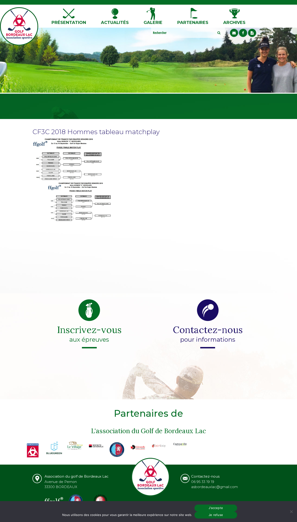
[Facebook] (243, 33)
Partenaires (192, 22)
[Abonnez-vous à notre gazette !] (252, 33)
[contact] (234, 33)
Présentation (69, 22)
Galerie (153, 22)
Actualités (115, 22)
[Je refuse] (291, 511)
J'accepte (216, 508)
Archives (234, 22)
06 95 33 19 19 (202, 481)
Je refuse (216, 515)
